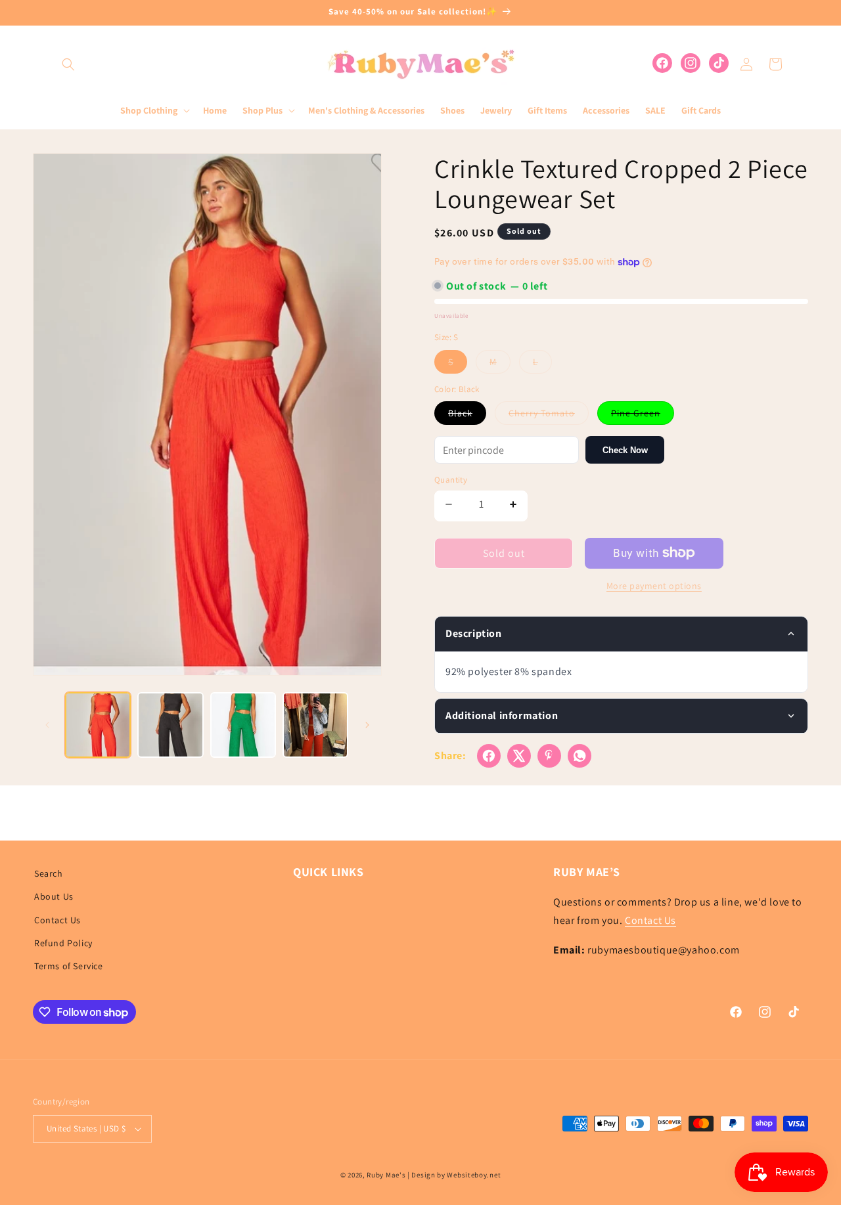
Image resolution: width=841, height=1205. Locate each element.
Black (467, 415)
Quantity (450, 479)
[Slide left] (47, 725)
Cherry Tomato (549, 415)
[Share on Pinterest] (549, 756)
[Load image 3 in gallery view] (243, 725)
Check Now (625, 450)
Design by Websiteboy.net (456, 1174)
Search (48, 873)
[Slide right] (367, 725)
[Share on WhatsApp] (579, 756)
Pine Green (642, 415)
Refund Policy (63, 943)
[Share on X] (519, 756)
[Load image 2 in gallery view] (170, 725)
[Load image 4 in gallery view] (315, 725)
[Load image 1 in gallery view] (98, 725)
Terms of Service (68, 966)
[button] (68, 64)
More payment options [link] (654, 586)
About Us (54, 896)
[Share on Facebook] (489, 756)
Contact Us (57, 920)
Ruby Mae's (386, 1174)
